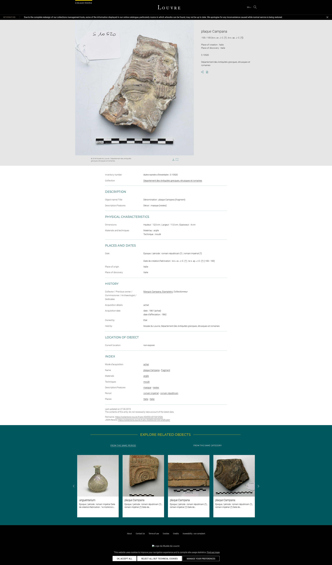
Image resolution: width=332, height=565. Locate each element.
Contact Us (140, 534)
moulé (146, 381)
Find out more (213, 552)
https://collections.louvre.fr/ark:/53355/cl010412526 (139, 417)
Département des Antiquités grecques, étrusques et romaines (172, 180)
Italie (145, 399)
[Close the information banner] (327, 17)
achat (146, 364)
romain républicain (169, 393)
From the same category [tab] (207, 445)
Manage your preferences (201, 558)
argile (146, 376)
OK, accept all (124, 558)
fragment (165, 370)
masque (147, 387)
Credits (176, 534)
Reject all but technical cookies (159, 558)
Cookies (166, 534)
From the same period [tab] (123, 445)
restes (156, 387)
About (129, 534)
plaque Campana (151, 370)
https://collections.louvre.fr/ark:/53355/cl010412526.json (144, 420)
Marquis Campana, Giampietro (158, 291)
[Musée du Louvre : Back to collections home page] (169, 7)
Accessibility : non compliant (194, 534)
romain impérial (151, 393)
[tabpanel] (166, 486)
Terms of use (154, 534)
